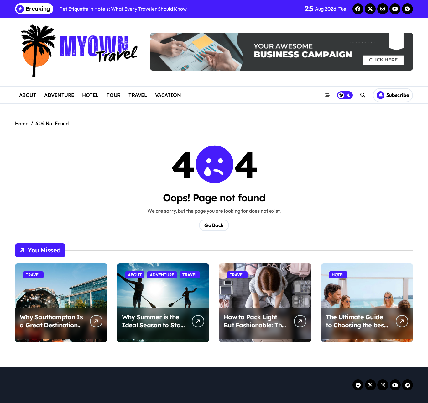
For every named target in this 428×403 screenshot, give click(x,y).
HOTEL (90, 95)
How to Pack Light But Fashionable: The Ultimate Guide (254, 325)
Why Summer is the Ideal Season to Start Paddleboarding (153, 325)
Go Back (214, 225)
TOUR (113, 95)
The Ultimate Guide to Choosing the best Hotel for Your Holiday (356, 329)
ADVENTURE (59, 95)
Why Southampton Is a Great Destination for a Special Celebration (51, 329)
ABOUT (27, 95)
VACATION (168, 95)
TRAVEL (137, 95)
